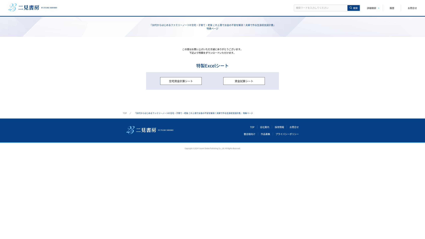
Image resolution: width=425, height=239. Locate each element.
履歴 (392, 8)
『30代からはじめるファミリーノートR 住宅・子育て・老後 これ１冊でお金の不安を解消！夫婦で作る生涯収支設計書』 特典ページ (193, 113)
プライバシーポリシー (287, 133)
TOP (125, 113)
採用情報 (279, 126)
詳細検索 (371, 8)
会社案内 (264, 126)
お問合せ (412, 8)
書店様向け (249, 133)
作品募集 (265, 133)
